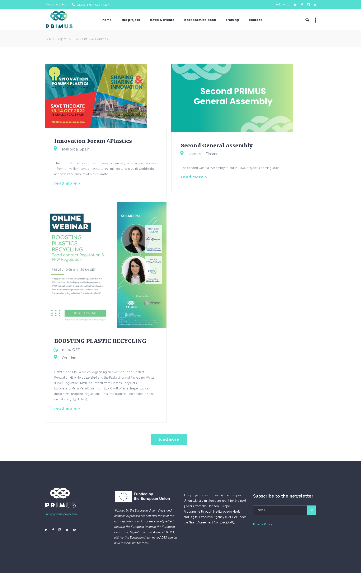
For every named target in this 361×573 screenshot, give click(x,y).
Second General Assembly (217, 145)
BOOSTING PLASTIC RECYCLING (100, 341)
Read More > (67, 183)
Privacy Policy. (263, 524)
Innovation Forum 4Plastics (93, 141)
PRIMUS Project (55, 39)
